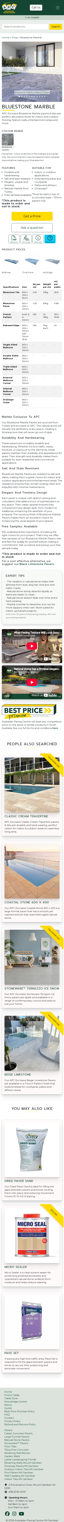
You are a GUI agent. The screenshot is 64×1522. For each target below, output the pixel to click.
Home (5, 37)
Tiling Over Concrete (16, 1449)
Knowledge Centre (15, 1401)
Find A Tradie (12, 1395)
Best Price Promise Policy (19, 1411)
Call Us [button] (36, 7)
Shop (15, 37)
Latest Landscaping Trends (20, 1459)
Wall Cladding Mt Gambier (19, 1475)
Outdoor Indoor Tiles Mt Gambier (23, 1469)
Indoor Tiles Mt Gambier (18, 1479)
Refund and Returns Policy (20, 1424)
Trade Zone (11, 1398)
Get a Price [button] (32, 216)
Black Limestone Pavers (37, 564)
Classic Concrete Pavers (18, 1433)
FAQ (7, 1414)
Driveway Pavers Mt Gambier (21, 1466)
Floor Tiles (10, 1446)
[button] (9, 71)
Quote (8, 1408)
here (55, 728)
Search (55, 26)
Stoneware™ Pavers (16, 1443)
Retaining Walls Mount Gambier (23, 1462)
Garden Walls (12, 1456)
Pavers (8, 1430)
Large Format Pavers (16, 1436)
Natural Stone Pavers (16, 1439)
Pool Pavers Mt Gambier (18, 1472)
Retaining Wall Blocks (17, 1452)
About (8, 1404)
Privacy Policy (12, 1421)
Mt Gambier (33, 17)
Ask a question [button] (32, 228)
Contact (9, 1417)
